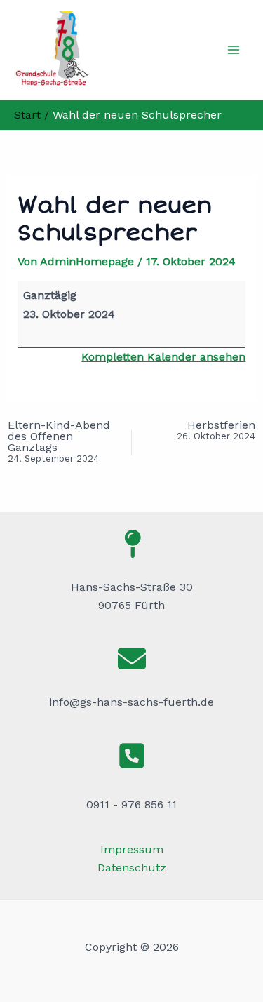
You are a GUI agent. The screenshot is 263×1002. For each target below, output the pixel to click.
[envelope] (131, 658)
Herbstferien (216, 430)
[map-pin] (131, 543)
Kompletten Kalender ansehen (163, 356)
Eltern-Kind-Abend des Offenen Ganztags (59, 442)
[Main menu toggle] (233, 49)
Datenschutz (131, 867)
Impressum (131, 849)
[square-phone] (131, 755)
